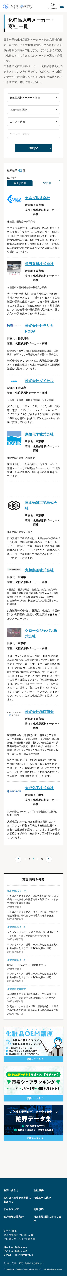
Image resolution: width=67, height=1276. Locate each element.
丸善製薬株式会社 (39, 570)
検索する (34, 148)
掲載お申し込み (42, 1197)
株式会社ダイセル (39, 381)
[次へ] (49, 859)
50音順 (47, 183)
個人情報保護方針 (14, 1216)
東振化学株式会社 (39, 434)
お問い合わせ (11, 1190)
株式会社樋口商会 (39, 712)
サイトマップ (11, 1209)
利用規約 (39, 1209)
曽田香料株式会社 (39, 264)
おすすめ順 (20, 183)
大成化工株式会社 (39, 788)
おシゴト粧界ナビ (17, 6)
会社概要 (39, 1190)
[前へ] (18, 859)
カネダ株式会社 (37, 198)
